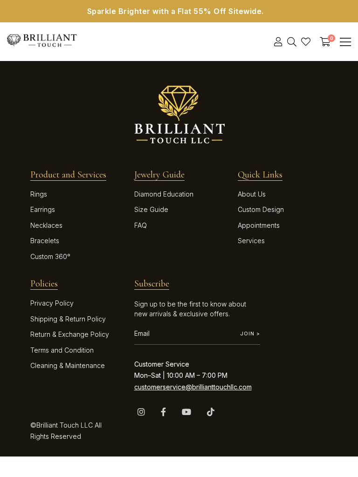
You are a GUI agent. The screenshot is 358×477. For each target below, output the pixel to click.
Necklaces (46, 225)
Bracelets (44, 241)
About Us (252, 194)
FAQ (140, 225)
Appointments (259, 225)
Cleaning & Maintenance (67, 365)
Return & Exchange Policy (69, 334)
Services (251, 241)
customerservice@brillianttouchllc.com (193, 387)
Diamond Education (163, 194)
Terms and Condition (62, 350)
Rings (38, 194)
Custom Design (261, 209)
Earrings (42, 209)
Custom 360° (50, 256)
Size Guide (151, 209)
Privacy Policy (52, 303)
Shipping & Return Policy (68, 319)
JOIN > (250, 333)
